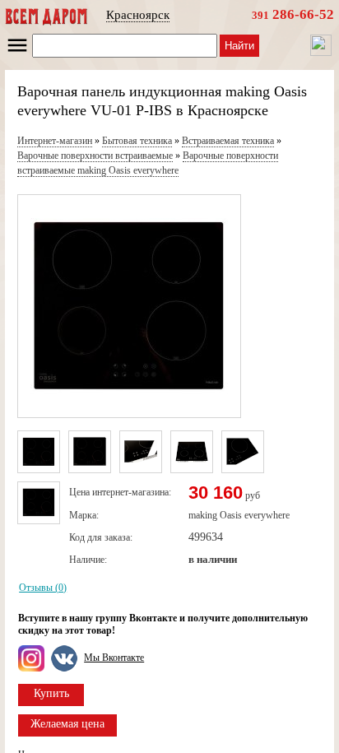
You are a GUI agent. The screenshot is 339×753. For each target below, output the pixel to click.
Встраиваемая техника (228, 140)
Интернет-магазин (54, 140)
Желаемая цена (67, 724)
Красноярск (138, 14)
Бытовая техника (137, 140)
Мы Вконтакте (114, 657)
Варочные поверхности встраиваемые (95, 155)
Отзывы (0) (43, 587)
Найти (239, 46)
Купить (51, 693)
